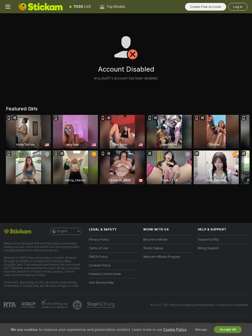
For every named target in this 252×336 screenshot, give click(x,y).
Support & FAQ (208, 239)
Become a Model (155, 239)
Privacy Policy (99, 239)
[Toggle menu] (8, 6)
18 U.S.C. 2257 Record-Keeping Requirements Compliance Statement (199, 305)
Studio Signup (153, 248)
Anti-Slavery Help (101, 282)
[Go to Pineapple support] (78, 305)
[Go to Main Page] (40, 6)
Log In (237, 7)
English (62, 231)
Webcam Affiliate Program (161, 257)
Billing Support (208, 248)
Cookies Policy (99, 265)
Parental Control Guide (105, 274)
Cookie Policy (174, 330)
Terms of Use (98, 248)
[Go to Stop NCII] (101, 305)
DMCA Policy (98, 257)
